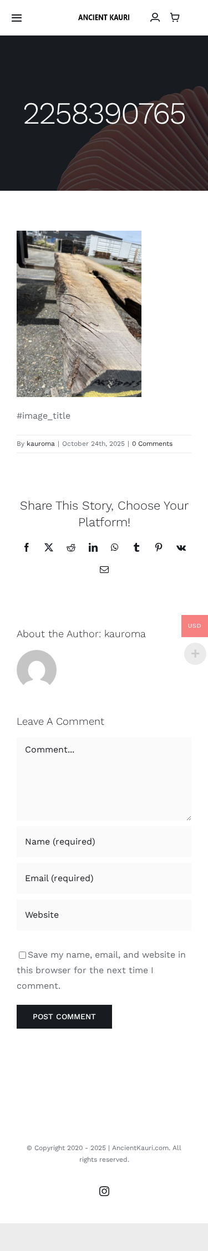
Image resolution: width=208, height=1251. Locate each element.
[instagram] (104, 1191)
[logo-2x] (104, 16)
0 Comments (152, 443)
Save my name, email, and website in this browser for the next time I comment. (101, 970)
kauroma (41, 443)
